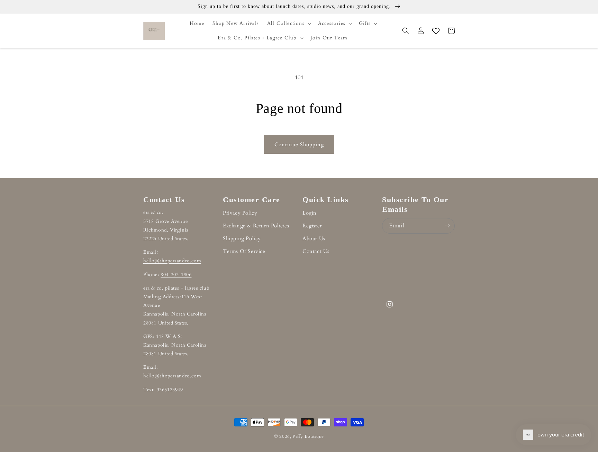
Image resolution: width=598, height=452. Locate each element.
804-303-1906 (176, 274)
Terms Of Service (244, 251)
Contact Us (315, 251)
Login (309, 212)
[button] (288, 23)
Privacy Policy (240, 212)
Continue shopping (299, 144)
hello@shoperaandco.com (172, 260)
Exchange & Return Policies (256, 225)
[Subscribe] (447, 226)
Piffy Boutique (308, 436)
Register (312, 225)
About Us (313, 238)
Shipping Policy (242, 238)
